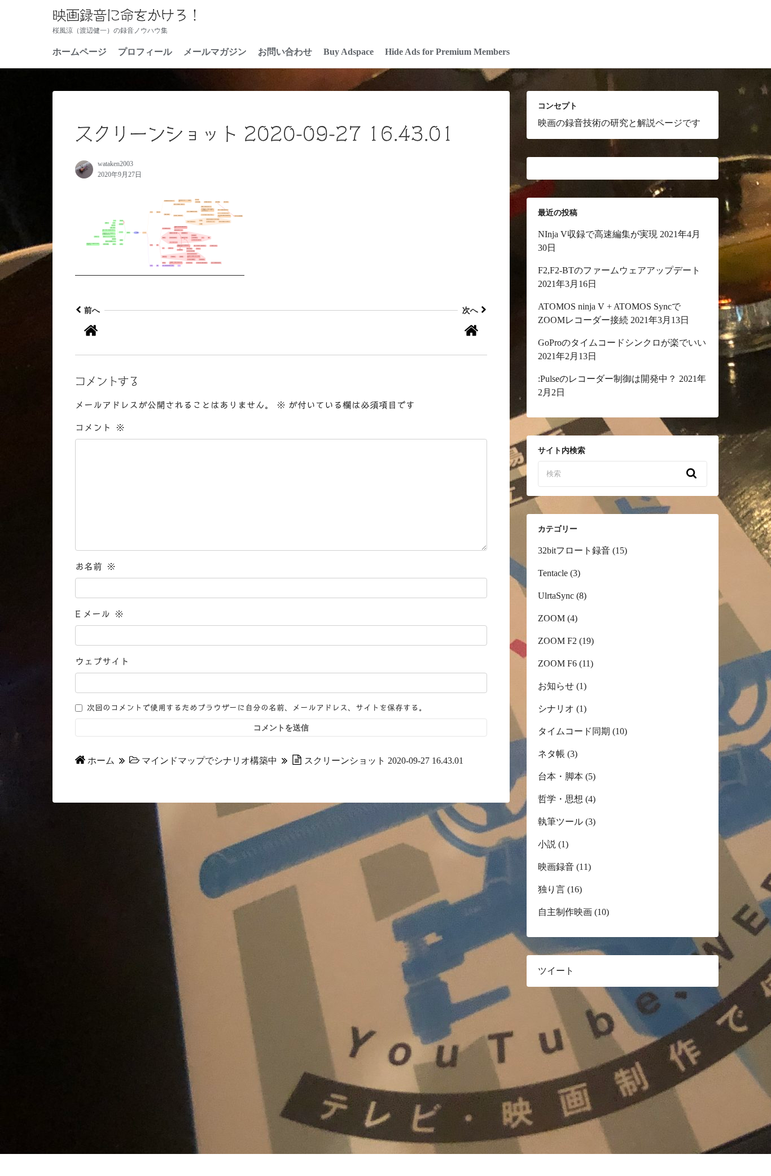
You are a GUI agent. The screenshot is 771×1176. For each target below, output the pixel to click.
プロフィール (145, 51)
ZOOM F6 (557, 663)
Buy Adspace (348, 51)
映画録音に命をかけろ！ (126, 15)
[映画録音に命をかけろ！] (178, 332)
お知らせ (556, 686)
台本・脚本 (560, 776)
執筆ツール (560, 821)
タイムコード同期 (574, 731)
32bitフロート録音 (574, 550)
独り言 (551, 889)
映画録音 (556, 867)
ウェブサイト (102, 661)
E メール (99, 614)
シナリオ (556, 708)
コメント (100, 427)
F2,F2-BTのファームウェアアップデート (619, 270)
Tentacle (553, 573)
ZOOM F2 (557, 641)
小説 (547, 844)
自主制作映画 (565, 912)
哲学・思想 (560, 799)
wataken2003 (115, 164)
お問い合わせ (285, 51)
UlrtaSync (556, 595)
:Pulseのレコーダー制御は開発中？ (607, 379)
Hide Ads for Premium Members (447, 51)
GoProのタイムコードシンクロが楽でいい (622, 342)
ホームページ (79, 51)
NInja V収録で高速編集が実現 (598, 234)
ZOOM (551, 618)
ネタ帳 (551, 754)
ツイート (556, 970)
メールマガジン (215, 51)
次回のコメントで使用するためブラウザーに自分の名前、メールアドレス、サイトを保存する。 (257, 708)
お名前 (95, 566)
